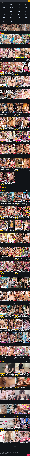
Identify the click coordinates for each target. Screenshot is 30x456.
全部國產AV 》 (28, 361)
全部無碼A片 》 (28, 190)
